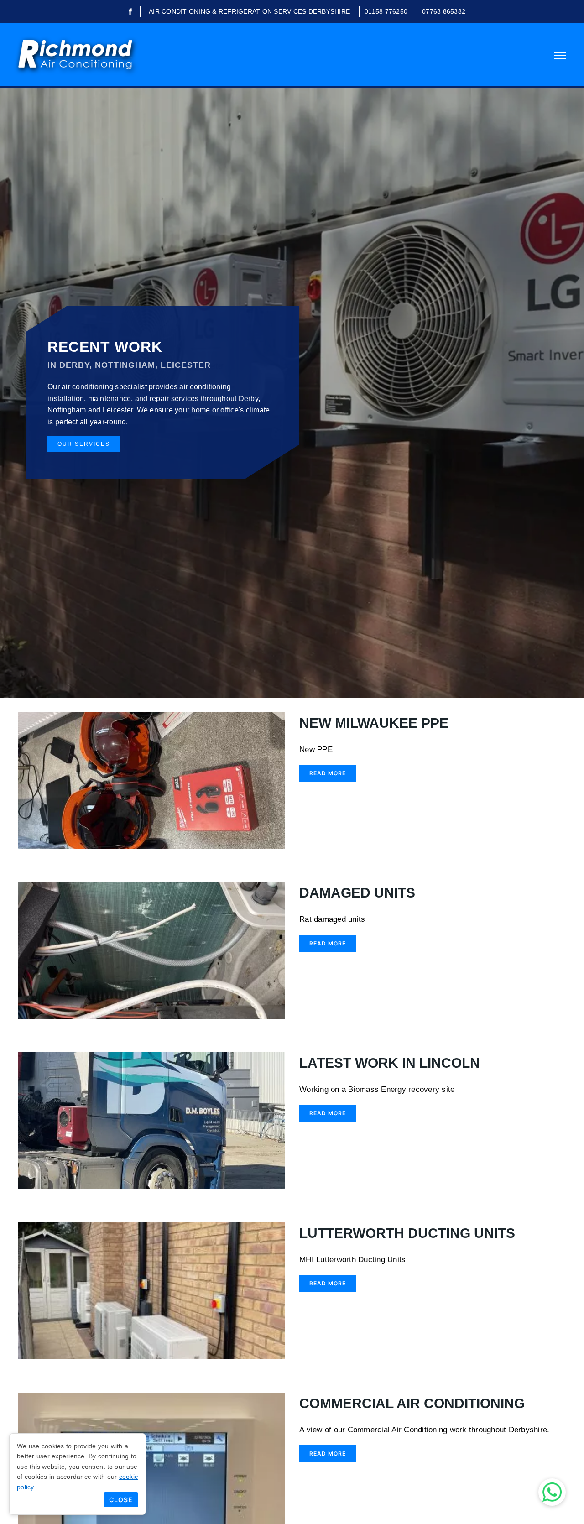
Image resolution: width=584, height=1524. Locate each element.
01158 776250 (386, 11)
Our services (83, 444)
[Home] (75, 54)
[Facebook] (130, 12)
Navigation (560, 55)
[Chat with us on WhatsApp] (552, 1492)
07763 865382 (443, 11)
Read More (327, 773)
